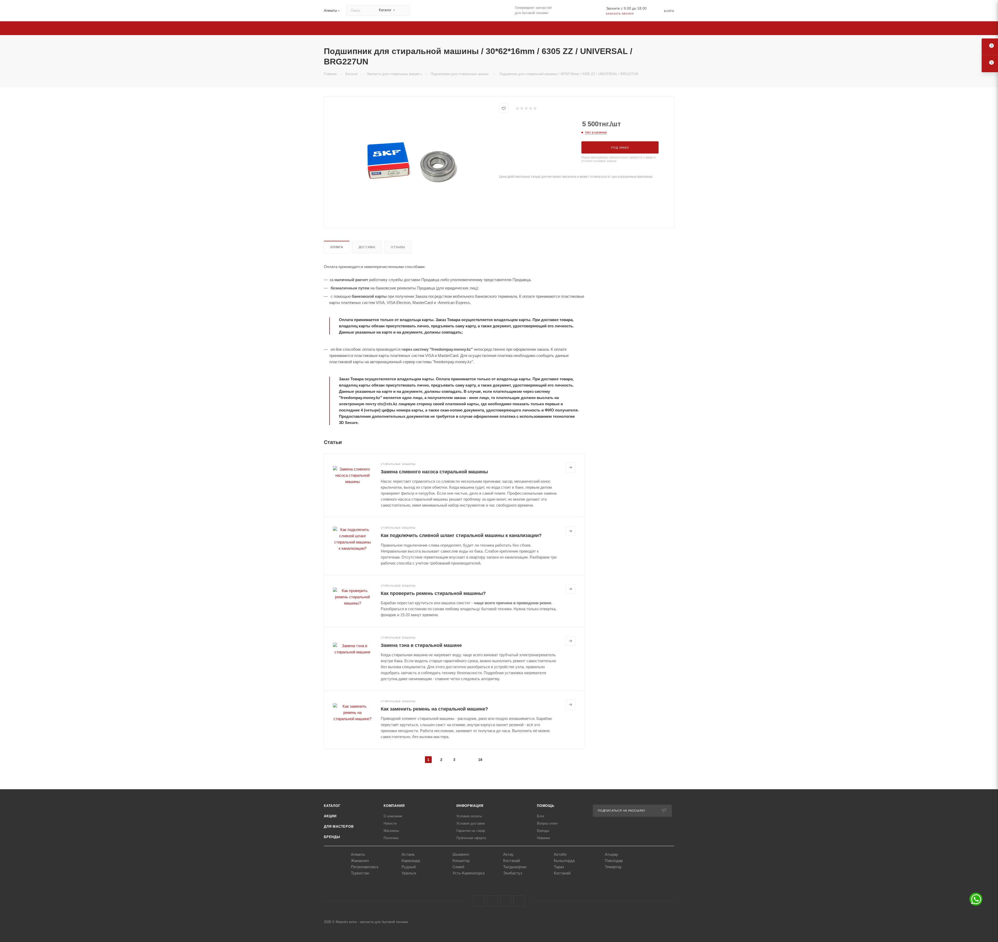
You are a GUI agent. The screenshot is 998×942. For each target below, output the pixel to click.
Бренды (332, 837)
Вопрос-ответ (547, 823)
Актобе (560, 854)
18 (480, 760)
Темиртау (613, 867)
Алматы (358, 854)
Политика (391, 838)
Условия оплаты (469, 816)
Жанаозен (360, 860)
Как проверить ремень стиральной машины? (433, 593)
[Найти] (403, 10)
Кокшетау (461, 860)
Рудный (409, 867)
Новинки (543, 838)
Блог (540, 816)
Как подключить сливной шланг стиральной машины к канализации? (461, 535)
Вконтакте (479, 901)
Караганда (411, 860)
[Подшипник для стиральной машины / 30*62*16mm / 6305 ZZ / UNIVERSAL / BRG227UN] (411, 161)
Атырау (611, 854)
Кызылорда (564, 860)
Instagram (492, 901)
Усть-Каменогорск (468, 873)
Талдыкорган (514, 867)
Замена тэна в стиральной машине (421, 645)
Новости (390, 823)
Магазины (391, 831)
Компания (394, 806)
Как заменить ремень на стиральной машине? (434, 709)
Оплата (336, 247)
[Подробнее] (570, 467)
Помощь (545, 806)
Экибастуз (512, 873)
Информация (469, 806)
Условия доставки (470, 823)
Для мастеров (339, 826)
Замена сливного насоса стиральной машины (434, 471)
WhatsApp (518, 901)
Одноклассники (505, 901)
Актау (508, 854)
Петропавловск (364, 867)
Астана (408, 854)
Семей (458, 867)
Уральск (409, 873)
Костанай (511, 860)
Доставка (367, 247)
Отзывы (398, 247)
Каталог (332, 806)
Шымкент (460, 854)
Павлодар (614, 860)
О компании (393, 816)
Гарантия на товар (470, 831)
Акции (330, 816)
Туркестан (360, 873)
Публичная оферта (471, 838)
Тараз (559, 867)
